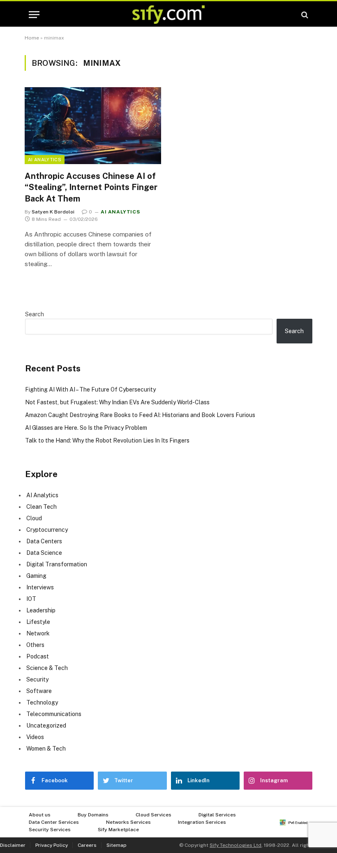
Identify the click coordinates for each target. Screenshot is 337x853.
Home (32, 38)
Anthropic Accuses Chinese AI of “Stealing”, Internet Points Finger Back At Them (91, 187)
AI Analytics (44, 159)
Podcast (37, 656)
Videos (35, 737)
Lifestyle (38, 622)
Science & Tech (47, 668)
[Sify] (168, 14)
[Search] (304, 14)
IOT (31, 599)
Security (37, 679)
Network (38, 633)
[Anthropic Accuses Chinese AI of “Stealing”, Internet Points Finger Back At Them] (93, 125)
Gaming (36, 576)
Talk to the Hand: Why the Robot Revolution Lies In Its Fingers (107, 440)
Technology (42, 702)
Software (39, 691)
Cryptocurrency (47, 529)
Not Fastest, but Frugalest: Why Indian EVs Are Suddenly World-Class (117, 402)
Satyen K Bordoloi (53, 212)
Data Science (44, 552)
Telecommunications (53, 714)
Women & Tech (46, 748)
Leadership (40, 610)
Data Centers (44, 541)
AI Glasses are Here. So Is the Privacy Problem (86, 427)
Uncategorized (46, 725)
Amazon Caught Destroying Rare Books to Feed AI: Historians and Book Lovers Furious (140, 415)
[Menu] (34, 14)
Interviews (40, 587)
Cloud (34, 518)
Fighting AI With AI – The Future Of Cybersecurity (90, 389)
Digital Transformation (56, 564)
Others (35, 645)
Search (34, 314)
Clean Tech (41, 506)
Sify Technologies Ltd (235, 845)
